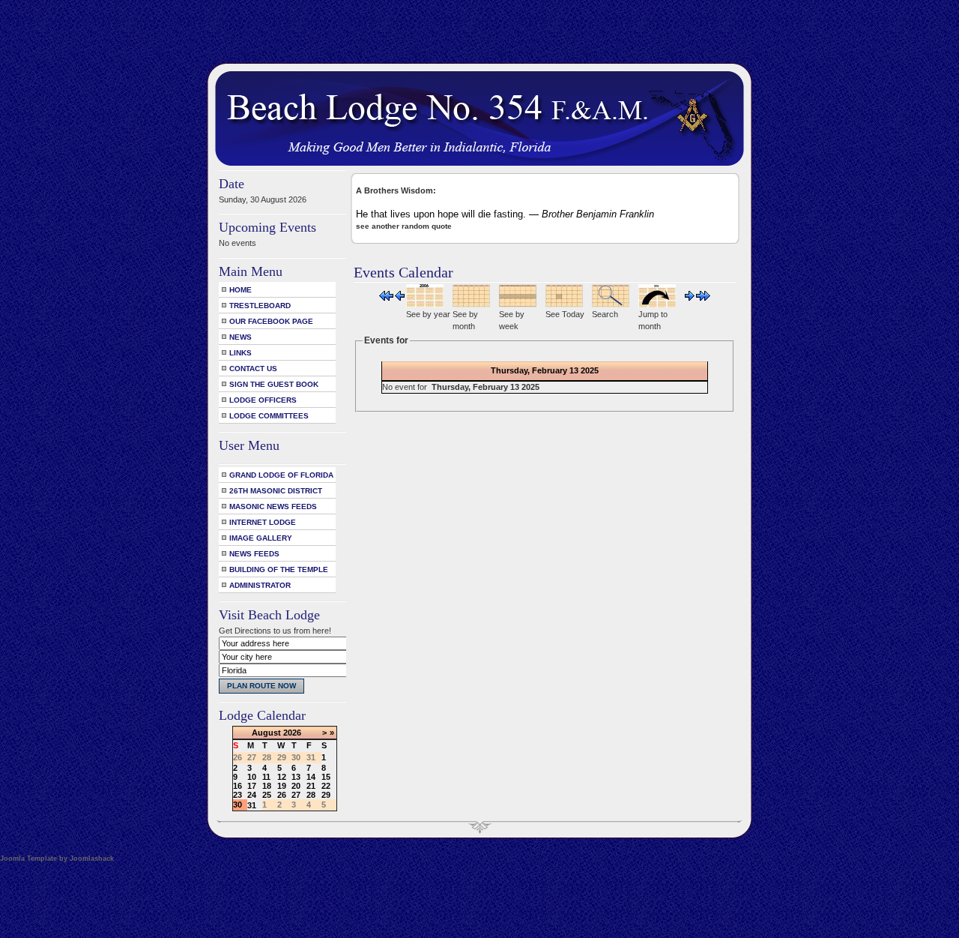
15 (325, 776)
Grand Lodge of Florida (281, 475)
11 (266, 776)
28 (310, 794)
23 (237, 794)
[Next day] (690, 297)
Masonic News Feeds (273, 506)
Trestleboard (260, 305)
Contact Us (253, 368)
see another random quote (404, 226)
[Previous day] (400, 297)
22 (325, 785)
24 (251, 794)
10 (251, 776)
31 (251, 805)
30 (237, 804)
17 (251, 785)
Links (240, 353)
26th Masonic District (275, 491)
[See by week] (517, 304)
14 (310, 776)
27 (295, 794)
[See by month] (471, 304)
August (266, 732)
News (240, 337)
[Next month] (703, 297)
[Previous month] (386, 297)
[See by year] (425, 304)
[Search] (610, 304)
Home (240, 290)
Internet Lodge (262, 522)
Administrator (260, 585)
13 (295, 776)
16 (237, 785)
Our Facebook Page (271, 321)
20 (295, 785)
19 (281, 785)
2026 (292, 732)
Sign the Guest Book (273, 384)
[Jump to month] (657, 304)
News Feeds (254, 554)
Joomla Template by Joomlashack (57, 858)
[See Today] (564, 304)
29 (325, 794)
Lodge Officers (263, 400)
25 (266, 794)
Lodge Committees (269, 416)
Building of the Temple (278, 569)
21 (310, 785)
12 (281, 776)
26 (281, 794)
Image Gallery (260, 538)
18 (266, 785)
